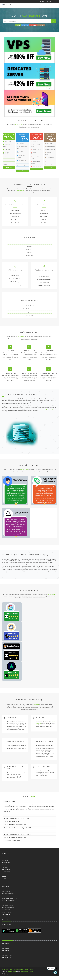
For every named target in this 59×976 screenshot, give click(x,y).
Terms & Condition (14, 969)
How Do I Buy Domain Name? (11, 821)
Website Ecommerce (6, 952)
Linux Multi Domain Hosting (8, 900)
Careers (4, 881)
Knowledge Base (6, 862)
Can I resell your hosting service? (12, 840)
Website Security (6, 943)
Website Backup (5, 945)
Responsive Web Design (15, 285)
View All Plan (9, 167)
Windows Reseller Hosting (8, 907)
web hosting (36, 704)
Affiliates (4, 864)
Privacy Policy (5, 969)
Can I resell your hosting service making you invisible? (17, 828)
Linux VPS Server (6, 909)
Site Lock (29, 246)
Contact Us (4, 878)
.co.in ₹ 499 (25, 25)
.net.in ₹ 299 (33, 25)
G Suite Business (6, 959)
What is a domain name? (10, 831)
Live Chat (41, 1)
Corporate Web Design (15, 278)
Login (46, 1)
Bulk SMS (29, 252)
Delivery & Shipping (23, 969)
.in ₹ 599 (18, 25)
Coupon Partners (6, 871)
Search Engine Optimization (29, 306)
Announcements (6, 869)
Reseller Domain (15, 223)
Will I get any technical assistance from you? (15, 824)
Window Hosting (44, 213)
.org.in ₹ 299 (41, 25)
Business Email (29, 255)
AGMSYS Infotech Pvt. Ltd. (27, 971)
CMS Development (44, 282)
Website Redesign (15, 282)
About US (4, 876)
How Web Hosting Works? (10, 815)
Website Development (43, 276)
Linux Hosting (43, 210)
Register (51, 1)
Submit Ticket (5, 860)
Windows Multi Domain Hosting (9, 902)
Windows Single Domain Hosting (9, 898)
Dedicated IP (29, 249)
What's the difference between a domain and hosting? (17, 818)
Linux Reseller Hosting (7, 905)
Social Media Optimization (29, 309)
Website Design (15, 275)
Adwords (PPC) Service (30, 312)
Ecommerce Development (44, 279)
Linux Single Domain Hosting (8, 895)
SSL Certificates (29, 243)
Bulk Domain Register (15, 213)
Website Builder (5, 948)
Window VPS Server (6, 912)
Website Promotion (6, 957)
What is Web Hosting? (9, 801)
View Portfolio (5, 874)
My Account (5, 857)
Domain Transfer (15, 220)
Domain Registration (7, 924)
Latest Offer (5, 867)
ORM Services (29, 315)
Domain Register (15, 210)
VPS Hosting (44, 220)
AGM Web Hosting (12, 971)
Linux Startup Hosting (7, 891)
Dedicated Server (44, 223)
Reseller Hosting (44, 216)
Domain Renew (15, 216)
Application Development (44, 285)
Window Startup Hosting (8, 893)
